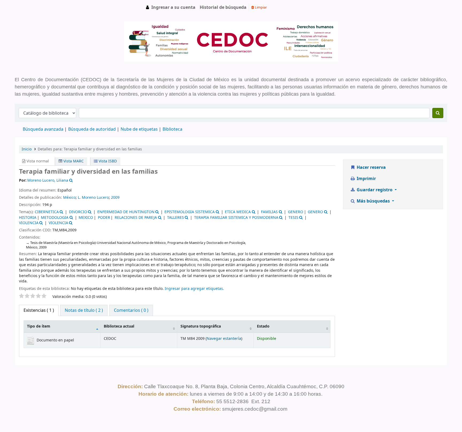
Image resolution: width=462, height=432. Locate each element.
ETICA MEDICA (238, 212)
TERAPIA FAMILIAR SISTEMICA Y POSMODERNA (236, 217)
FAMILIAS (269, 212)
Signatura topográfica (200, 326)
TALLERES (175, 217)
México (69, 197)
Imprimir (366, 179)
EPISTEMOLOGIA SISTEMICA (189, 212)
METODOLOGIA (54, 217)
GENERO (295, 212)
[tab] (83, 310)
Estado (263, 326)
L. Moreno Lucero (93, 197)
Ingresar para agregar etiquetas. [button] (194, 288)
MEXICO (86, 217)
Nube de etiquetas (139, 129)
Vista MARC (73, 161)
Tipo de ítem (38, 326)
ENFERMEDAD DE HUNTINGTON (126, 212)
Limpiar (260, 7)
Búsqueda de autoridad (92, 129)
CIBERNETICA (47, 212)
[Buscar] (437, 113)
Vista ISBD (107, 161)
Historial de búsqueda (223, 7)
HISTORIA (27, 217)
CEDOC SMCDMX (28, 7)
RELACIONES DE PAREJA (136, 217)
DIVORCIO (78, 212)
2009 (115, 197)
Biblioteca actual (119, 326)
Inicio (27, 149)
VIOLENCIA (28, 223)
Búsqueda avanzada (43, 129)
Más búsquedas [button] (373, 201)
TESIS (293, 217)
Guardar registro (375, 190)
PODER (104, 217)
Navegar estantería (224, 338)
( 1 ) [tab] (39, 310)
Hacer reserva (371, 167)
